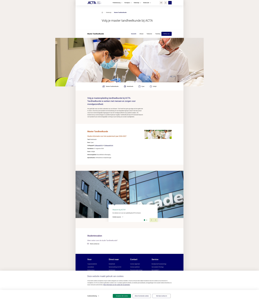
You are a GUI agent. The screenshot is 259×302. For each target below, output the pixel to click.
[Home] (102, 12)
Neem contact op (94, 243)
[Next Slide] (156, 220)
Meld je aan (166, 33)
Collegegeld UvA (108, 145)
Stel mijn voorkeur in (161, 296)
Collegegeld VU (98, 145)
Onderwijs (108, 12)
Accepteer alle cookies (122, 296)
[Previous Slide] (152, 220)
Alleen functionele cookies (142, 296)
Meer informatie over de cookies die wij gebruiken (116, 284)
